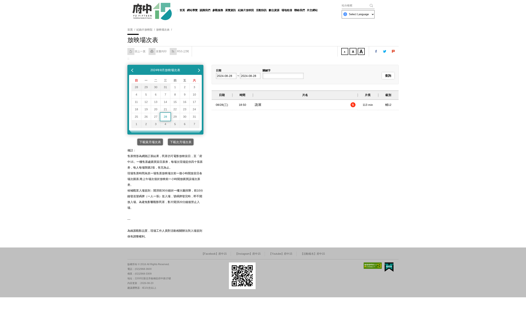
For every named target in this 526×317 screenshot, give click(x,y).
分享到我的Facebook (376, 51)
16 (184, 102)
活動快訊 (261, 10)
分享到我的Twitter (384, 51)
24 (194, 109)
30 (155, 87)
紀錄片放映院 (246, 10)
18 (136, 109)
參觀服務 (217, 10)
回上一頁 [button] (140, 51)
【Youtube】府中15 (280, 253)
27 (155, 116)
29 (146, 87)
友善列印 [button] (161, 51)
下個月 (198, 70)
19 (146, 109)
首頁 (182, 10)
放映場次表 (163, 29)
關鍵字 (267, 70)
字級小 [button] (345, 51)
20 (155, 109)
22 (175, 109)
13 (155, 102)
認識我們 (205, 10)
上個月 (132, 70)
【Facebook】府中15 (214, 253)
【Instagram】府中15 (248, 253)
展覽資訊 (230, 10)
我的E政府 (389, 267)
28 (136, 87)
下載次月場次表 (180, 142)
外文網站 (312, 10)
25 (136, 116)
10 (194, 94)
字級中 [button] (353, 51)
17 (194, 102)
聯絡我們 (299, 10)
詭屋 (258, 104)
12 (146, 102)
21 (165, 109)
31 (165, 87)
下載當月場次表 (150, 142)
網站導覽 (192, 10)
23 (184, 109)
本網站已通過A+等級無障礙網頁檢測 (373, 265)
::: (178, 10)
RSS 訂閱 (183, 51)
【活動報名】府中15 (313, 253)
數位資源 (274, 10)
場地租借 (286, 10)
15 (175, 102)
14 (165, 102)
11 (136, 102)
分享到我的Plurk (393, 51)
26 (146, 116)
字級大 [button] (361, 51)
